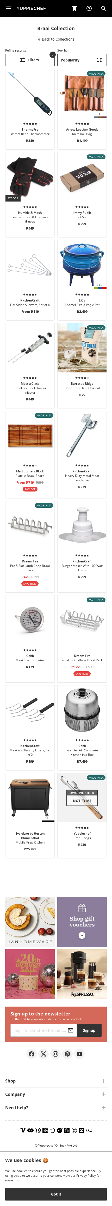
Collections (57, 39)
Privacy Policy (86, 1175)
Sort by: (62, 50)
